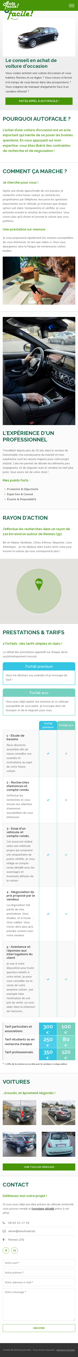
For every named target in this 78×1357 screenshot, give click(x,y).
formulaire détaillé (43, 1208)
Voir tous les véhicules (39, 1167)
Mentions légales (66, 1350)
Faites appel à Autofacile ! (39, 101)
